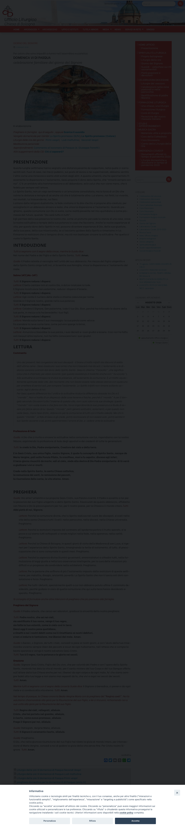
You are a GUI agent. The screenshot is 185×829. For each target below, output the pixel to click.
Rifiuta (92, 821)
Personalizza (49, 821)
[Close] (177, 793)
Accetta (135, 821)
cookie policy (126, 812)
